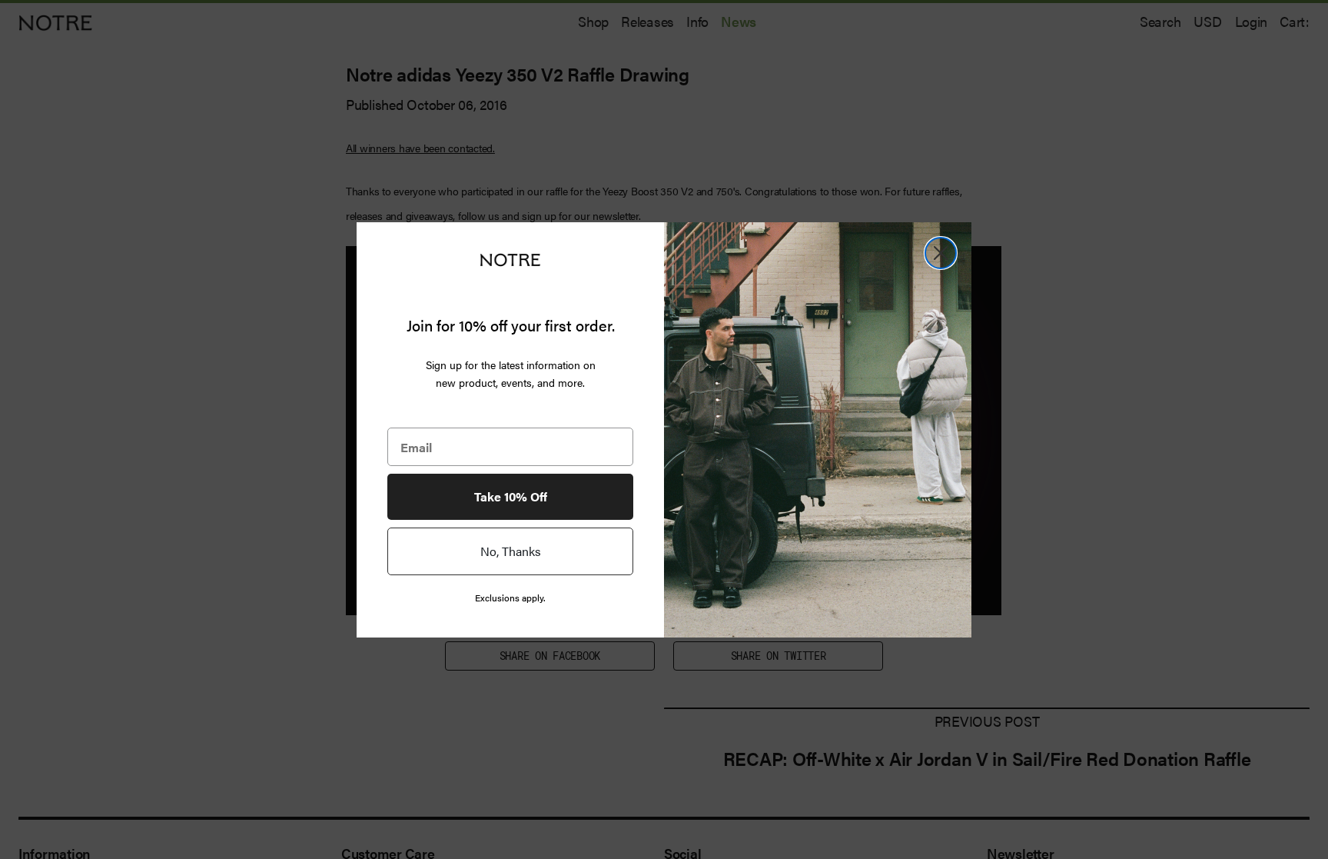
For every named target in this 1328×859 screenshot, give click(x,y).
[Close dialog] (940, 253)
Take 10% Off (510, 496)
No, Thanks (510, 551)
